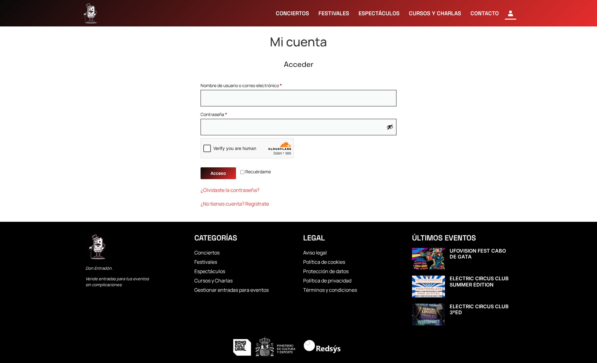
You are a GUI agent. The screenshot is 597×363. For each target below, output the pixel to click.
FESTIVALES (333, 13)
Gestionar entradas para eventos (231, 289)
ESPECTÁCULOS (379, 13)
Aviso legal (315, 252)
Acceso (218, 173)
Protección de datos (326, 271)
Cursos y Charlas (213, 280)
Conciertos (207, 252)
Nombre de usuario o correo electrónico (252, 84)
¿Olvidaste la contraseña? (230, 190)
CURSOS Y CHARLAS (435, 13)
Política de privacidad (327, 280)
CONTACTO (484, 13)
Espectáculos (209, 271)
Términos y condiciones (330, 289)
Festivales (205, 261)
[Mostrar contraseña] (389, 126)
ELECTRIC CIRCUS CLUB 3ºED (479, 309)
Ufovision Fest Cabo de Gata (478, 254)
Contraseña (225, 113)
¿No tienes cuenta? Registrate (235, 203)
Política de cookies (324, 261)
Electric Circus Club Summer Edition (479, 281)
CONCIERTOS (292, 13)
